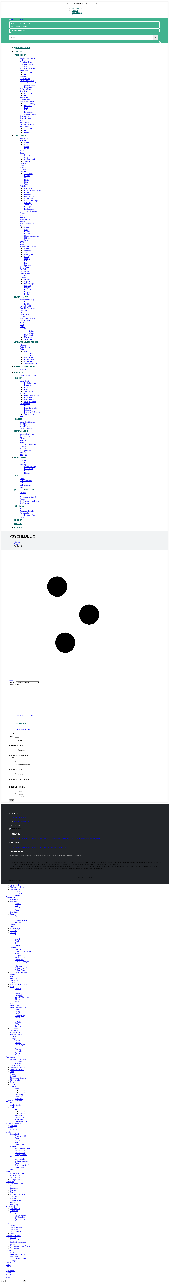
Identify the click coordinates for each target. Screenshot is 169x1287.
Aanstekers (24, 138)
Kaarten (22, 442)
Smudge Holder (25, 451)
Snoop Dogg (24, 267)
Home (11, 838)
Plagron (27, 473)
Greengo (27, 250)
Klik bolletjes (29, 290)
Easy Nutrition (29, 471)
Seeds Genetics (25, 118)
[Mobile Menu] (10, 33)
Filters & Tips (25, 167)
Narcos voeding (30, 467)
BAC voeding (29, 469)
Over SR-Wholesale (43, 838)
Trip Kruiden (29, 414)
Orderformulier (68, 838)
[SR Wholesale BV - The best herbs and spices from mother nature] (17, 20)
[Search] (24, 1281)
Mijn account (77, 9)
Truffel (26, 184)
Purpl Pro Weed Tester (28, 223)
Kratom (27, 387)
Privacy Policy (58, 838)
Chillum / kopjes (30, 159)
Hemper (23, 213)
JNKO (22, 215)
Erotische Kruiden (30, 408)
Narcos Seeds (25, 97)
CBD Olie (23, 483)
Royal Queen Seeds (27, 101)
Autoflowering (29, 72)
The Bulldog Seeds (27, 124)
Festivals (19, 506)
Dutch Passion (25, 79)
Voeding (23, 465)
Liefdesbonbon (25, 320)
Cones (22, 165)
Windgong (14, 1205)
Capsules (27, 282)
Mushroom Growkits (24, 366)
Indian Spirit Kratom (31, 395)
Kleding (18, 524)
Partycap (27, 288)
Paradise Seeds (25, 99)
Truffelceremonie (21, 1122)
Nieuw (19, 51)
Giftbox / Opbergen (31, 201)
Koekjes (27, 304)
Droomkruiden (29, 406)
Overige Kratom (30, 402)
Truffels (22, 327)
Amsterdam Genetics (27, 68)
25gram (31, 331)
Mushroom (19, 372)
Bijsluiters (99, 838)
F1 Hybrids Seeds (26, 64)
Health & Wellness (26, 490)
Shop (74, 838)
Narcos (22, 221)
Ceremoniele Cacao (27, 434)
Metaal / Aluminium (31, 236)
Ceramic (27, 143)
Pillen (22, 323)
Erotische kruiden (30, 383)
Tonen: (12, 736)
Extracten (27, 385)
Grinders (23, 172)
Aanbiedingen (23, 48)
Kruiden (18, 378)
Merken (18, 527)
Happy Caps (24, 314)
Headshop (21, 135)
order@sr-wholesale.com (22, 821)
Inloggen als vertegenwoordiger (86, 838)
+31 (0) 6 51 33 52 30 (19, 818)
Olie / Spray (24, 446)
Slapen (22, 499)
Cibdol (22, 479)
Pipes (22, 226)
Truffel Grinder (25, 347)
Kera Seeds (24, 91)
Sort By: (12, 682)
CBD (26, 110)
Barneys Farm (25, 70)
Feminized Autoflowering (23, 764)
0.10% (20, 774)
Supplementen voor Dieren (29, 501)
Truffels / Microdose (27, 342)
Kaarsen (23, 440)
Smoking (27, 265)
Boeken (17, 1055)
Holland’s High (25, 89)
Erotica (18, 520)
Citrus (20, 791)
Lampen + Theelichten (28, 444)
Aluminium (28, 174)
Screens (27, 279)
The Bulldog (24, 269)
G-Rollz (23, 186)
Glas (26, 145)
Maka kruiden (25, 404)
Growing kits (24, 460)
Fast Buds (23, 77)
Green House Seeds (27, 81)
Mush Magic (28, 335)
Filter (12, 800)
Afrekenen (33, 838)
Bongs (22, 153)
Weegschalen (24, 271)
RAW (22, 242)
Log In (74, 15)
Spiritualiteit (21, 431)
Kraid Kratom (29, 397)
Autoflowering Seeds (27, 58)
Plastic (26, 149)
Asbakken (23, 140)
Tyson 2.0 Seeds (30, 114)
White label (28, 362)
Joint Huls (28, 205)
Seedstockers (24, 116)
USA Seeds (24, 66)
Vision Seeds (24, 126)
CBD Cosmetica (26, 481)
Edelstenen (24, 438)
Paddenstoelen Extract (28, 375)
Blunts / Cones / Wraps (32, 190)
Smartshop (22, 297)
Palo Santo (23, 448)
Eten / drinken (25, 513)
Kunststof (27, 234)
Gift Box (23, 169)
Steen (26, 240)
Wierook (23, 453)
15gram (31, 333)
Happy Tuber (29, 359)
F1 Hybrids (28, 112)
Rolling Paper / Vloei (32, 207)
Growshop (21, 458)
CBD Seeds (24, 60)
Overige (27, 259)
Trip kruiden (28, 391)
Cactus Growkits (26, 306)
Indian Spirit (24, 381)
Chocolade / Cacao (26, 310)
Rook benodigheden (27, 511)
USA (26, 108)
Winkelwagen (77, 13)
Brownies (27, 302)
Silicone (27, 161)
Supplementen (25, 503)
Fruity (20, 794)
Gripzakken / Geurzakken (29, 211)
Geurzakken (28, 199)
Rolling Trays (29, 209)
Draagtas (27, 194)
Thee (21, 312)
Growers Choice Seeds (28, 83)
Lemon (21, 796)
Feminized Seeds (26, 62)
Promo (26, 133)
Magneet (27, 286)
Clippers (23, 163)
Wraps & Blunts (25, 273)
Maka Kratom (29, 400)
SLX (26, 182)
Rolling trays (24, 244)
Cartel (26, 248)
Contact (75, 11)
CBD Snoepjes (25, 485)
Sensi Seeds (24, 120)
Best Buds (23, 151)
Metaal (26, 147)
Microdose (28, 337)
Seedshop (21, 55)
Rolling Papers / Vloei (28, 246)
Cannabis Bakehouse (27, 308)
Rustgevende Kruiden (32, 412)
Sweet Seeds (24, 122)
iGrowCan (23, 463)
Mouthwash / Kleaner (27, 318)
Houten (27, 176)
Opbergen (23, 275)
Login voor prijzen (23, 729)
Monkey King (25, 219)
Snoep (22, 325)
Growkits (13, 1126)
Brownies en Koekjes (27, 300)
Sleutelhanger (29, 284)
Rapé (26, 389)
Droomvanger (25, 436)
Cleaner (27, 155)
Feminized (28, 75)
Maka (26, 329)
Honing (22, 316)
